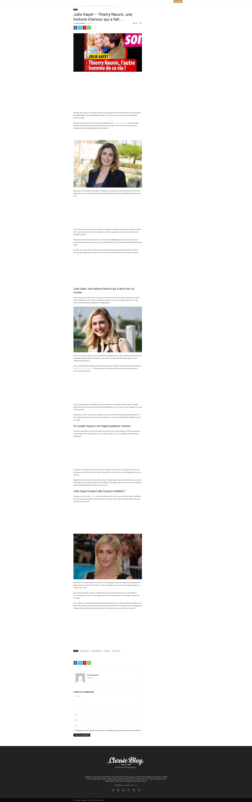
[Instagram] (118, 790)
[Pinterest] (84, 28)
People (81, 6)
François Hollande (84, 651)
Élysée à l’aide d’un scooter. (83, 368)
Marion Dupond (80, 23)
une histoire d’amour (100, 288)
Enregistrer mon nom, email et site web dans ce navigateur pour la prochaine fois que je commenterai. (108, 730)
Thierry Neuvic (116, 651)
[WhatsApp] (89, 28)
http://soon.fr (90, 677)
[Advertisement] (108, 77)
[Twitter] (80, 28)
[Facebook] (75, 28)
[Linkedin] (123, 790)
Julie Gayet (107, 651)
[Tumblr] (134, 790)
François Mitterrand (120, 123)
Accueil (75, 6)
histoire (92, 496)
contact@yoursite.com (130, 785)
